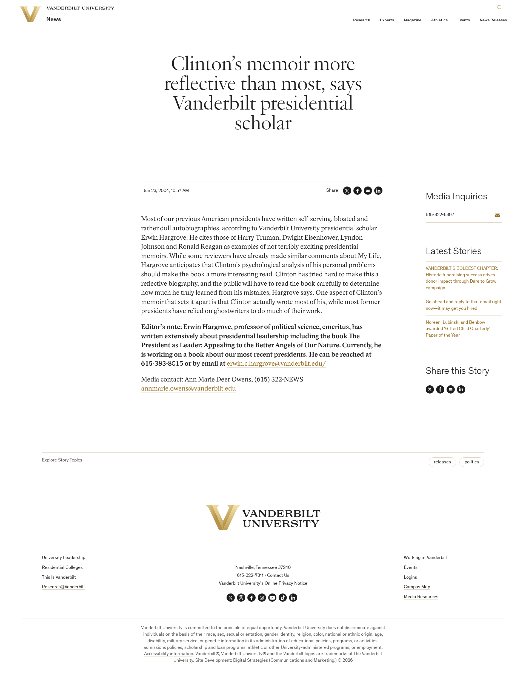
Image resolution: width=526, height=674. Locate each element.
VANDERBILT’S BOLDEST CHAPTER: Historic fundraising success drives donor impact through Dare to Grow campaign (462, 278)
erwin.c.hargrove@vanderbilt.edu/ (276, 364)
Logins (410, 577)
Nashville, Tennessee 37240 (263, 568)
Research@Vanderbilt (63, 587)
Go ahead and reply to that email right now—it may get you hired (463, 305)
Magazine (412, 20)
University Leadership (63, 558)
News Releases (493, 20)
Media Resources (421, 597)
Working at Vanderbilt (425, 558)
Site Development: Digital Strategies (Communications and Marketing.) (266, 660)
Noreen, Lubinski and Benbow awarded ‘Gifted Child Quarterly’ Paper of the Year (458, 329)
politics (472, 462)
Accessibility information (168, 654)
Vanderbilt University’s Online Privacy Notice (263, 583)
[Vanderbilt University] (263, 517)
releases (442, 462)
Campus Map (417, 587)
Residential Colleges (62, 568)
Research (361, 20)
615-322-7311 (250, 575)
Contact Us (278, 575)
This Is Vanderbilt (59, 577)
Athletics (439, 20)
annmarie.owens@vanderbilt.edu (188, 388)
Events (464, 20)
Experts (387, 20)
